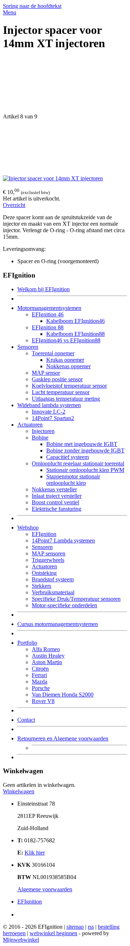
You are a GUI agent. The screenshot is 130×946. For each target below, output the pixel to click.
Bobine (40, 437)
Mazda (39, 682)
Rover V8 (43, 701)
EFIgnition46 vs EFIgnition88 (66, 340)
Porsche (41, 688)
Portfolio (27, 643)
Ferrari (39, 675)
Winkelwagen (18, 791)
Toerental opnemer (53, 353)
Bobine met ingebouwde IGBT (81, 444)
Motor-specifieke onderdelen (64, 605)
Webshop (28, 527)
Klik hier (35, 853)
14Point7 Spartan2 (53, 418)
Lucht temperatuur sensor (61, 392)
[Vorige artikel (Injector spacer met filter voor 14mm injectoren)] (65, 85)
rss (91, 927)
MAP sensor (46, 373)
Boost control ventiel (55, 502)
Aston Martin (47, 662)
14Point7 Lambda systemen (63, 540)
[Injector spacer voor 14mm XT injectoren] (53, 178)
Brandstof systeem (53, 579)
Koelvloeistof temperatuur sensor (69, 386)
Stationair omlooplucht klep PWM (85, 470)
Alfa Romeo (46, 649)
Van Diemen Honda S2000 (63, 695)
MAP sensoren (48, 553)
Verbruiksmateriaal (53, 592)
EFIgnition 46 (48, 314)
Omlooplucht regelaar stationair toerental (78, 463)
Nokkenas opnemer (68, 366)
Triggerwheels (48, 560)
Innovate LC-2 (48, 412)
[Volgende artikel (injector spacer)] (65, 147)
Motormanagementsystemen (49, 308)
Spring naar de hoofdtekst (32, 6)
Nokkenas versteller (54, 489)
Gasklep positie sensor (57, 379)
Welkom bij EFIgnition (43, 289)
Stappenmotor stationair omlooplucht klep (73, 479)
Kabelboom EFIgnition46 (75, 321)
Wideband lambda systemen (49, 405)
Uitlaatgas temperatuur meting (66, 399)
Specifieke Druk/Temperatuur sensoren (76, 599)
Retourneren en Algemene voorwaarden (62, 738)
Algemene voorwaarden (44, 889)
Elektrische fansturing (56, 509)
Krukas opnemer (65, 360)
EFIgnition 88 (48, 327)
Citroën (40, 669)
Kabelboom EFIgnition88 (75, 334)
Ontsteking (44, 573)
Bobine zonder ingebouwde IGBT (85, 450)
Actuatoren (30, 425)
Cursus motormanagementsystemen (57, 624)
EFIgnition (44, 534)
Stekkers (41, 586)
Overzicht (14, 205)
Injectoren (43, 431)
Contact (26, 720)
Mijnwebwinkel (21, 940)
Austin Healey (48, 656)
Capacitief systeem (67, 457)
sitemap (75, 927)
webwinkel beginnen (53, 933)
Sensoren (27, 347)
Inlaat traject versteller (57, 496)
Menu (9, 12)
